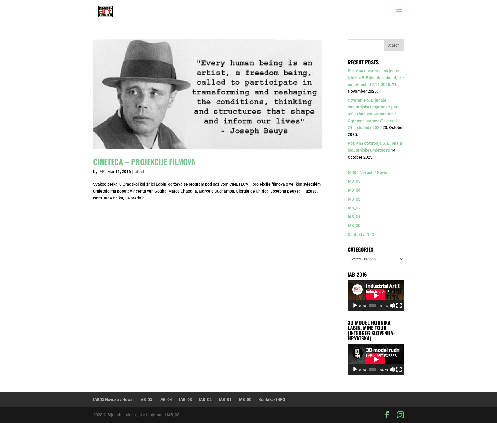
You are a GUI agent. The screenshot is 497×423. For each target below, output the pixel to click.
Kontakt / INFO (361, 234)
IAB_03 (354, 199)
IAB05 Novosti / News (367, 172)
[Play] (355, 305)
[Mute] (392, 305)
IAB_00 (354, 225)
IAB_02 (354, 208)
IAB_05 (354, 181)
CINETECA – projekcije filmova (144, 161)
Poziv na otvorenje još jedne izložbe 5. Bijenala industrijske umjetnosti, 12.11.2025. (376, 77)
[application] (376, 295)
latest (138, 171)
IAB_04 (354, 190)
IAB (101, 171)
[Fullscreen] (399, 305)
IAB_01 (354, 216)
